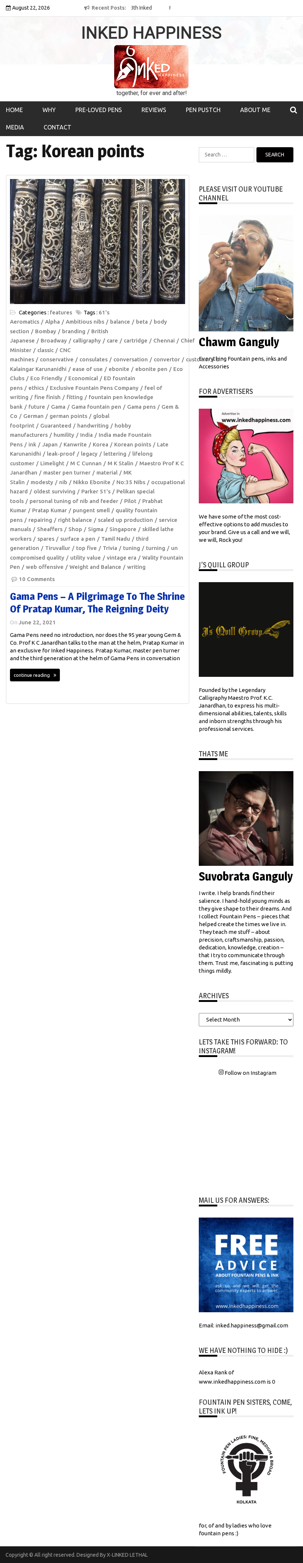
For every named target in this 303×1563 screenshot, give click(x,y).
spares (45, 539)
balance (120, 321)
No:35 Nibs (130, 482)
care (112, 340)
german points (68, 416)
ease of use (87, 369)
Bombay (45, 331)
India (86, 435)
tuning (131, 548)
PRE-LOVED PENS (98, 110)
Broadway (54, 340)
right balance (75, 520)
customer (198, 359)
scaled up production (125, 520)
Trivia (110, 548)
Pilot (130, 501)
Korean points (132, 444)
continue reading (32, 675)
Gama (58, 407)
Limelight (52, 463)
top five (86, 548)
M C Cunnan (86, 463)
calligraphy (87, 340)
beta (142, 321)
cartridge (135, 340)
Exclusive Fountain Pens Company (94, 388)
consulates (93, 359)
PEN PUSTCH (203, 110)
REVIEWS (154, 110)
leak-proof (61, 453)
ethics (36, 388)
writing (136, 567)
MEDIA (15, 127)
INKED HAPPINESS (151, 33)
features (61, 312)
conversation (130, 359)
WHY (49, 110)
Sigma (95, 529)
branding (73, 331)
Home (14, 110)
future (36, 407)
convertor (167, 359)
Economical (83, 378)
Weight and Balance (95, 567)
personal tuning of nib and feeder (74, 501)
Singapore (122, 529)
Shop (75, 529)
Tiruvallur (57, 548)
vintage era (121, 557)
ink (32, 444)
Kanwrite (75, 444)
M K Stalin (120, 463)
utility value (85, 557)
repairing (40, 520)
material (107, 472)
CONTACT (57, 127)
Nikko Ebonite (91, 482)
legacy (89, 453)
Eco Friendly (46, 378)
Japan (50, 444)
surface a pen (77, 539)
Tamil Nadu (115, 539)
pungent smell (91, 510)
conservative (57, 359)
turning (155, 548)
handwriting (93, 425)
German (33, 416)
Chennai (164, 340)
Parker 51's (95, 491)
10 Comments (37, 579)
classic (45, 350)
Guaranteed (55, 425)
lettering (114, 453)
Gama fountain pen (96, 407)
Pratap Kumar (49, 510)
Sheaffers (49, 529)
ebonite (119, 369)
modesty (42, 482)
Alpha (52, 321)
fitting (75, 397)
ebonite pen (151, 369)
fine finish (47, 397)
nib (63, 482)
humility (64, 435)
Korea (100, 444)
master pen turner (67, 472)
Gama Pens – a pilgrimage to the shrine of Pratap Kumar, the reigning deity (97, 602)
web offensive (45, 567)
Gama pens (141, 407)
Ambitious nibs (85, 321)
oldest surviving (54, 491)
